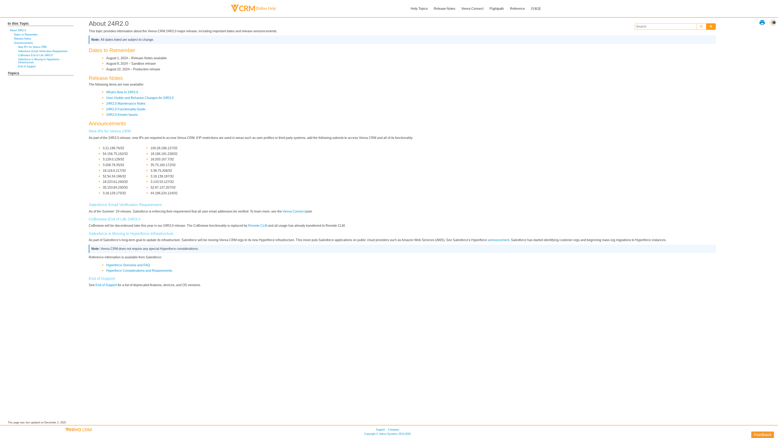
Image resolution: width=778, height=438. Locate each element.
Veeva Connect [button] (472, 8)
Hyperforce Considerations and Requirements (139, 270)
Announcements (23, 42)
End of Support (27, 66)
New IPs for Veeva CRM (32, 46)
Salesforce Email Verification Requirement (42, 51)
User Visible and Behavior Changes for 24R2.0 (140, 98)
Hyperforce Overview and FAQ (128, 265)
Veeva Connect (294, 211)
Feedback (763, 435)
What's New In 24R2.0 (122, 92)
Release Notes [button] (444, 8)
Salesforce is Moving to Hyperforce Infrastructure (38, 61)
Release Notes (22, 38)
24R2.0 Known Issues (122, 114)
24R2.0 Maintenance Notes (125, 103)
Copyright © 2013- (387, 433)
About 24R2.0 (18, 30)
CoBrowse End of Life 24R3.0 (35, 55)
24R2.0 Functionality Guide (125, 109)
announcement (498, 240)
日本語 (536, 8)
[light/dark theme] (772, 22)
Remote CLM (257, 225)
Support (380, 429)
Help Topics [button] (419, 8)
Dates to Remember (25, 34)
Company (393, 429)
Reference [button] (517, 8)
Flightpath (496, 8)
